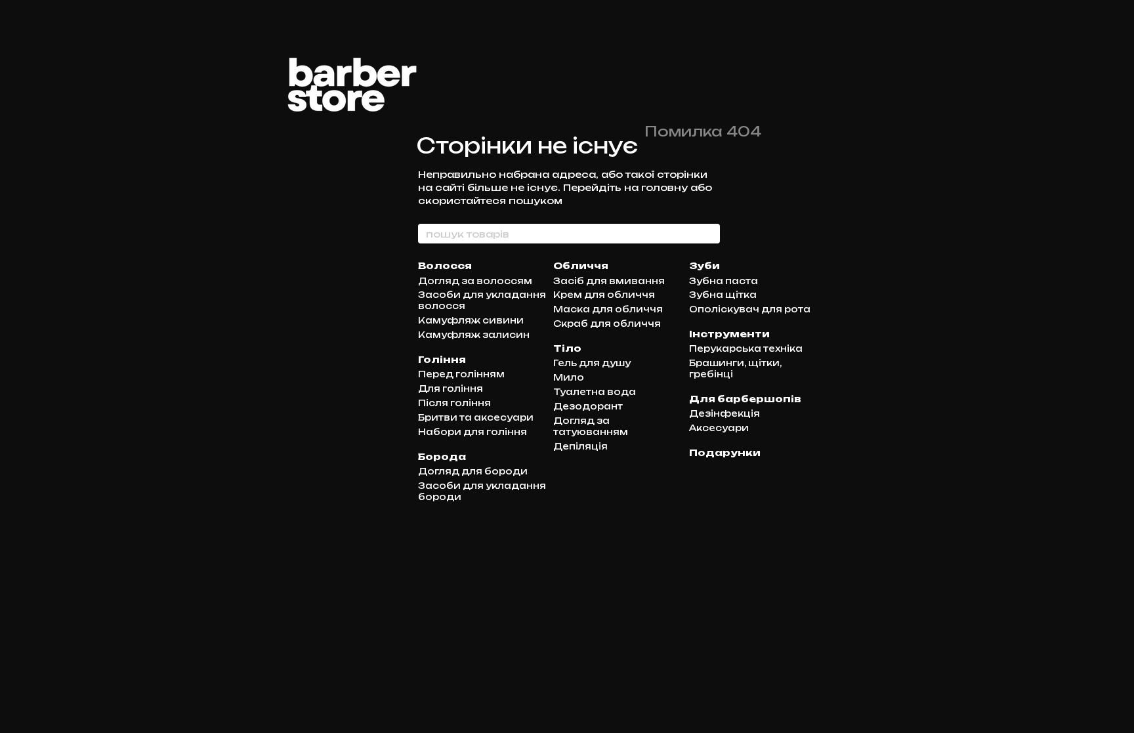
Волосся (445, 265)
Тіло (567, 348)
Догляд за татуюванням (590, 426)
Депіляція (580, 446)
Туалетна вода (594, 392)
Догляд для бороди (473, 471)
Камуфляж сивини (471, 320)
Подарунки (725, 452)
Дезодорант (588, 406)
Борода (442, 456)
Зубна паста (723, 281)
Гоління (442, 359)
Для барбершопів (745, 398)
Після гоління (454, 403)
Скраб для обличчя (607, 323)
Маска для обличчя (608, 309)
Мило (568, 377)
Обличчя (580, 265)
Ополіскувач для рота (749, 309)
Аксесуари (719, 428)
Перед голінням (461, 374)
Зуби (704, 265)
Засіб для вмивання (609, 281)
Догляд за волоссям (475, 281)
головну (664, 187)
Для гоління (450, 388)
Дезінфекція (724, 413)
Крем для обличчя (604, 294)
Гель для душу (592, 363)
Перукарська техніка (746, 348)
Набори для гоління (472, 432)
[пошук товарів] (709, 233)
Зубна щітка (723, 294)
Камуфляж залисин (474, 334)
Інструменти (729, 333)
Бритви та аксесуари (476, 417)
